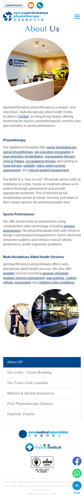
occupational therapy (41, 161)
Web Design (36, 493)
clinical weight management (48, 170)
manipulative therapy (60, 156)
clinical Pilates (13, 161)
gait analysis (55, 278)
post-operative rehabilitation (23, 156)
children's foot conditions (56, 282)
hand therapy (12, 165)
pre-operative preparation (52, 152)
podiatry (29, 165)
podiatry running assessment (24, 278)
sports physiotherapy (61, 147)
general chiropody (55, 273)
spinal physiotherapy (18, 152)
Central (23, 116)
